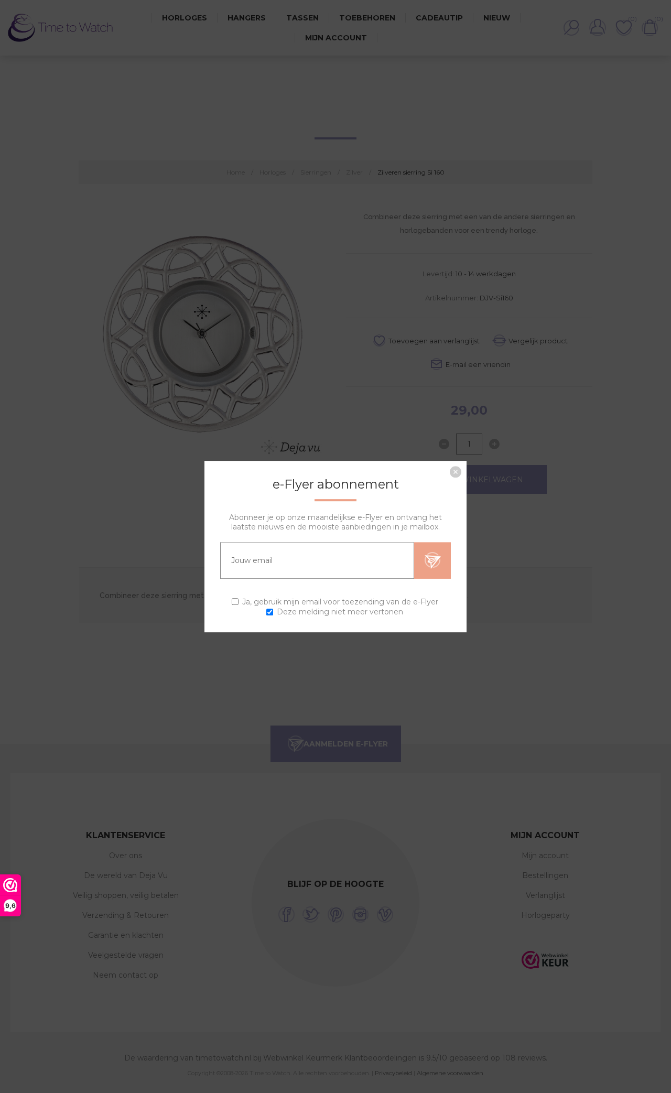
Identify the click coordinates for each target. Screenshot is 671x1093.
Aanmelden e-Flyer (432, 560)
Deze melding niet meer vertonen (340, 611)
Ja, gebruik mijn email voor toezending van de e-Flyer (340, 602)
